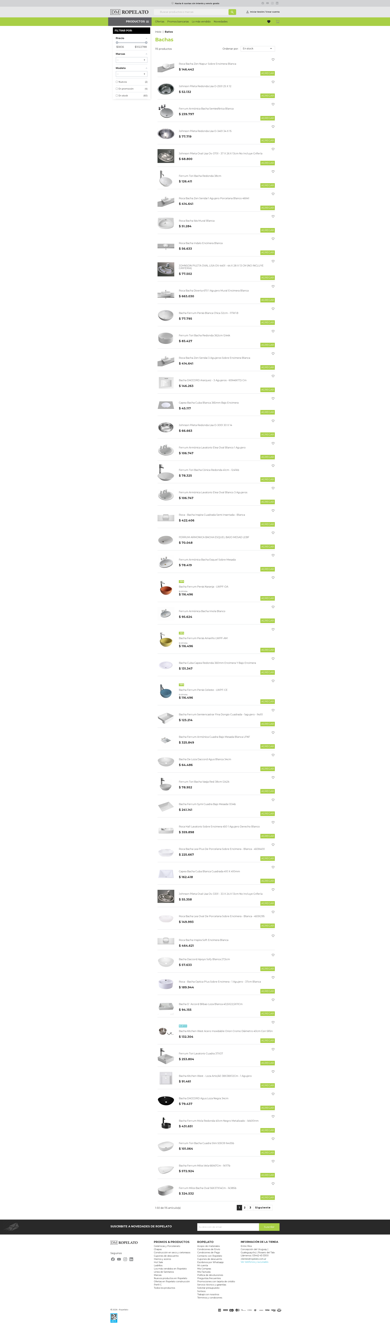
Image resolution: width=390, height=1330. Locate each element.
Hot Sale (158, 1262)
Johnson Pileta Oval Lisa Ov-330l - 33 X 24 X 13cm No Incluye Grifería (220, 893)
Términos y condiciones (209, 1297)
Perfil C (158, 1284)
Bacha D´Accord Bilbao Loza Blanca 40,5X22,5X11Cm (211, 1004)
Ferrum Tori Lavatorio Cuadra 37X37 (201, 1053)
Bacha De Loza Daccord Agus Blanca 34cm (205, 759)
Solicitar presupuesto (208, 1288)
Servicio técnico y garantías (211, 1284)
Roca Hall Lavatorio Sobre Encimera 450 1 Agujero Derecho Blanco (219, 826)
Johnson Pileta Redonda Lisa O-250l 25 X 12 (205, 86)
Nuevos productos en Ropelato (170, 1278)
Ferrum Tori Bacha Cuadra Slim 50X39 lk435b (206, 1143)
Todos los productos (164, 1288)
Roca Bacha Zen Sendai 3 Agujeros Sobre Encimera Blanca (214, 357)
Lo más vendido (201, 21)
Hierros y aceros (162, 1259)
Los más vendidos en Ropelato (170, 1268)
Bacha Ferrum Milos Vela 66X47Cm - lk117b (204, 1165)
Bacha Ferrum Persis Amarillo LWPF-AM (203, 638)
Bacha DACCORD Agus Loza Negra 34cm (203, 1098)
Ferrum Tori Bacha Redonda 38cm (200, 175)
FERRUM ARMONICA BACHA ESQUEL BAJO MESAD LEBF (214, 537)
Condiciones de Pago (208, 1252)
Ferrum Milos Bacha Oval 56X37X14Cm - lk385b (207, 1188)
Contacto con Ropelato (209, 1256)
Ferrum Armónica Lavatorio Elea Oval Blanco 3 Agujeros (213, 492)
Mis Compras (204, 1268)
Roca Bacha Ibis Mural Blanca (196, 220)
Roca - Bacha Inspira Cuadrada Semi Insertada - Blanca (212, 514)
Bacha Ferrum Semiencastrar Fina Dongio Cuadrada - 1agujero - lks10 (221, 714)
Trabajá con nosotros (208, 1294)
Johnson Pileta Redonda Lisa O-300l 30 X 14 (205, 425)
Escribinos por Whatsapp (210, 1262)
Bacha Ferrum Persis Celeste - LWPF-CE (203, 689)
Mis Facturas (204, 1272)
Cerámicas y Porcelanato (167, 1246)
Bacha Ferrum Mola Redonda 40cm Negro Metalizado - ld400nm (219, 1120)
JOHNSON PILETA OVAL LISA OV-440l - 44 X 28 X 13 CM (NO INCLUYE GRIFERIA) (221, 267)
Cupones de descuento (166, 1256)
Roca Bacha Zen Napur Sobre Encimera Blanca (207, 63)
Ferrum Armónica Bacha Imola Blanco (202, 611)
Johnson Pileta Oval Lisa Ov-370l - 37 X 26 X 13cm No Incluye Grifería (220, 153)
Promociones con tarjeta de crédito (216, 1281)
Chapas (158, 1249)
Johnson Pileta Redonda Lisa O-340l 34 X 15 (205, 131)
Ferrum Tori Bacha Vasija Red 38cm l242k (204, 781)
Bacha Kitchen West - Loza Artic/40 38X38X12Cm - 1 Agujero (215, 1076)
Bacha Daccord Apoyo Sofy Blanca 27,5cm (204, 959)
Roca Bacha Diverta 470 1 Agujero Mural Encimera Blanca (214, 290)
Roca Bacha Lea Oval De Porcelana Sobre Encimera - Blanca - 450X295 (222, 916)
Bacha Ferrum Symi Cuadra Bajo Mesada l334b (207, 804)
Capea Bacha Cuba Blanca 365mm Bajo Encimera (209, 402)
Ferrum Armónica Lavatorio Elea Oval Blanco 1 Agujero (212, 447)
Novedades (220, 21)
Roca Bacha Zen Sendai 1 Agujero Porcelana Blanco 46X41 (214, 198)
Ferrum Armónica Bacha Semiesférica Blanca (206, 108)
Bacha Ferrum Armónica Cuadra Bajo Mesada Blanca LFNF (214, 736)
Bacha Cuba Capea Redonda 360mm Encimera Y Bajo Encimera (217, 662)
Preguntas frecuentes (209, 1278)
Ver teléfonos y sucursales (254, 1262)
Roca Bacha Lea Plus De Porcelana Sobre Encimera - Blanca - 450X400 (222, 849)
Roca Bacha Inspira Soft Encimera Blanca (203, 940)
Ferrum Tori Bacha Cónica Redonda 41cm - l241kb (209, 470)
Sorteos (201, 1291)
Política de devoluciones (210, 1275)
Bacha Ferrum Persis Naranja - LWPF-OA (203, 586)
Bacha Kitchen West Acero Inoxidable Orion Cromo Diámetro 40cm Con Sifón (226, 1031)
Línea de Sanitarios (164, 1272)
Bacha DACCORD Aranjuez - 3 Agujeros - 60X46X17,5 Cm (212, 380)
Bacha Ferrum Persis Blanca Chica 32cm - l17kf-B (208, 313)
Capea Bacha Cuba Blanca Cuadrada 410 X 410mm (209, 871)
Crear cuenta (273, 12)
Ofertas (159, 21)
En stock (258, 48)
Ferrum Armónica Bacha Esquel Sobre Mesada (207, 559)
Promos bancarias (178, 21)
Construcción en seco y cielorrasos (172, 1252)
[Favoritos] (269, 22)
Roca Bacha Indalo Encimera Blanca (201, 243)
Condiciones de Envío (208, 1249)
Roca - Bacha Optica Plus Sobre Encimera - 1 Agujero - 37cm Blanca (220, 981)
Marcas (157, 1275)
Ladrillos (158, 1265)
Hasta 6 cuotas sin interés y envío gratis (197, 3)
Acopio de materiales (208, 1246)
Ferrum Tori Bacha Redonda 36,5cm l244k (204, 335)
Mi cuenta (202, 1265)
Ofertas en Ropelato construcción (172, 1281)
